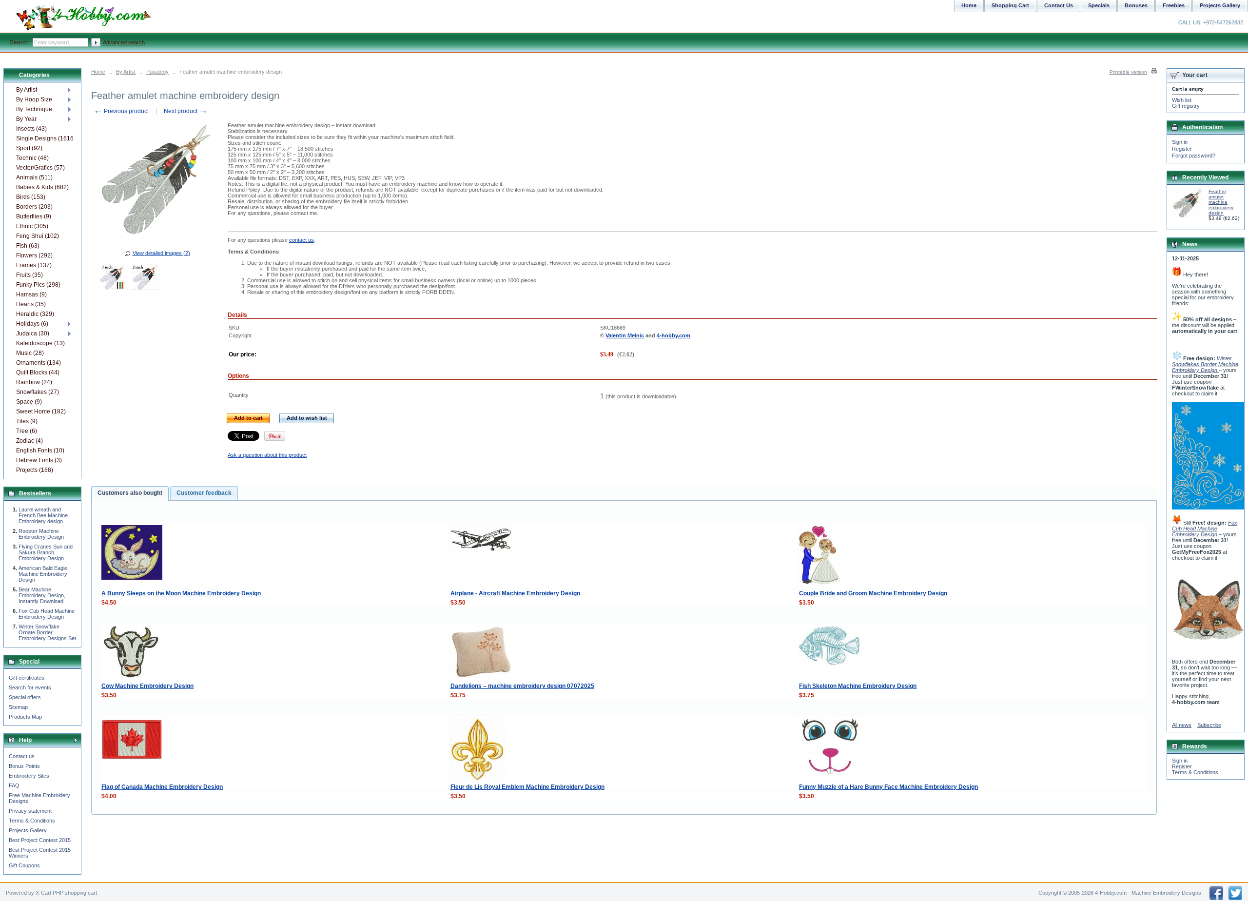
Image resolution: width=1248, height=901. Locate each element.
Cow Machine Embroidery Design (147, 686)
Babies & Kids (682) (42, 187)
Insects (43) (31, 128)
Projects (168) (34, 470)
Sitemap (18, 707)
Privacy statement (30, 811)
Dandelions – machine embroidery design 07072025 (522, 686)
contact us (301, 240)
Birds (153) (30, 197)
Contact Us (1058, 5)
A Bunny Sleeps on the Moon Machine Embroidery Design (181, 593)
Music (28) (30, 353)
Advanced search (124, 42)
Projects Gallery (28, 830)
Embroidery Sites (29, 776)
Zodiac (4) (29, 440)
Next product (186, 111)
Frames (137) (34, 265)
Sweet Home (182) (41, 411)
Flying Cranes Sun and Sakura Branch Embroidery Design (46, 552)
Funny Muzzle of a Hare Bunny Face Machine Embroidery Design (888, 786)
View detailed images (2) (161, 253)
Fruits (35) (29, 275)
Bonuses (1136, 5)
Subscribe (1209, 725)
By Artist (126, 72)
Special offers (25, 697)
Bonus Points (24, 766)
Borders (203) (34, 206)
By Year (26, 119)
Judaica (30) (32, 333)
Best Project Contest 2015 (40, 840)
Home (98, 72)
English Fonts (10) (40, 450)
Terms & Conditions (32, 820)
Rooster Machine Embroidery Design (41, 534)
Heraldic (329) (35, 314)
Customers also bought (130, 493)
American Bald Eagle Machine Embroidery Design (43, 574)
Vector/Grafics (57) (40, 167)
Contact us (22, 756)
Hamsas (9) (31, 294)
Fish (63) (27, 245)
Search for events (30, 687)
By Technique (34, 109)
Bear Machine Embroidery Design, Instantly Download (42, 595)
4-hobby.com (673, 335)
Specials (1099, 5)
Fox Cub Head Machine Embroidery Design (47, 614)
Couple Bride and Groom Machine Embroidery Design (873, 593)
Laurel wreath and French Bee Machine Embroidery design (43, 515)
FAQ (14, 785)
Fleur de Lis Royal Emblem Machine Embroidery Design (527, 786)
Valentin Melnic (624, 335)
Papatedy (157, 72)
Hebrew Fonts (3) (39, 460)
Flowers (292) (34, 255)
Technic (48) (32, 158)
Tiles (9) (27, 421)
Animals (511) (34, 177)
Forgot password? (1193, 155)
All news (1181, 725)
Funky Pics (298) (38, 284)
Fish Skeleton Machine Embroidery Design (857, 686)
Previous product (121, 111)
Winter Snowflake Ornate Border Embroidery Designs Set (47, 632)
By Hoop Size (34, 99)
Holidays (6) (32, 323)
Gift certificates (26, 678)
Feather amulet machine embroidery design (1221, 202)
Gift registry (1186, 106)
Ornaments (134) (38, 362)
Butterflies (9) (33, 216)
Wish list (1181, 100)
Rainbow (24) (34, 382)
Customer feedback (204, 493)
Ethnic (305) (32, 226)
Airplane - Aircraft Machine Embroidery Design (515, 593)
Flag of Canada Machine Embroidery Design (162, 786)
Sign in (1180, 142)
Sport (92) (29, 148)
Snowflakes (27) (37, 392)
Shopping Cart (1010, 5)
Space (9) (29, 401)
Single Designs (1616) (44, 138)
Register (1182, 149)
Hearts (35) (31, 304)
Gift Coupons (24, 865)
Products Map (25, 717)
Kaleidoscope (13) (40, 343)
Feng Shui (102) (37, 236)
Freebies (1174, 5)
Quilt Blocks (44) (37, 372)
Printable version (1128, 72)
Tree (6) (26, 431)
